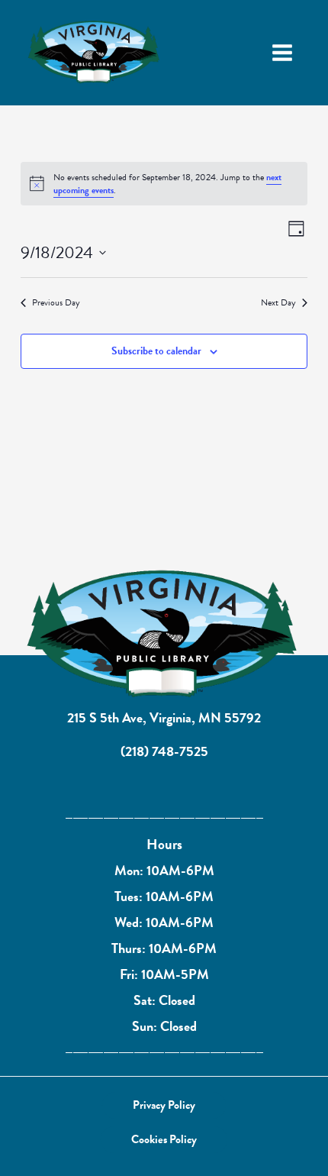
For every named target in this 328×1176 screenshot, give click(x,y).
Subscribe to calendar (156, 351)
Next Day (278, 302)
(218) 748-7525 (164, 751)
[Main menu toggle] (282, 53)
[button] (164, 1105)
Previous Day (56, 302)
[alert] (164, 183)
